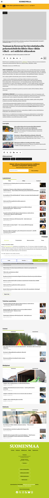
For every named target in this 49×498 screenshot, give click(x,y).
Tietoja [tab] (42, 240)
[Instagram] (23, 492)
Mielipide (4, 390)
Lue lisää (32, 5)
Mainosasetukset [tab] (30, 240)
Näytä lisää (6, 294)
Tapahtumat (35, 450)
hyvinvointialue (6, 158)
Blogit (29, 450)
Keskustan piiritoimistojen (29, 484)
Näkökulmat (24, 450)
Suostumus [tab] (6, 240)
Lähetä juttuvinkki (24, 472)
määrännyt (24, 61)
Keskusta (18, 450)
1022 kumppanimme (8, 246)
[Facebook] (17, 492)
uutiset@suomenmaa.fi (24, 457)
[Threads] (32, 493)
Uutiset (4, 184)
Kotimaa (5, 12)
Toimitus (25, 463)
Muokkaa (24, 260)
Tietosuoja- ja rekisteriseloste (24, 486)
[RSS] (26, 492)
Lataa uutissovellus (24, 469)
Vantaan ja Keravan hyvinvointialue (23, 158)
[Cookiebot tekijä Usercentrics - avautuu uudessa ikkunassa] (42, 237)
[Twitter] (20, 493)
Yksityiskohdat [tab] (18, 240)
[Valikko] (1, 1)
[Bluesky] (29, 493)
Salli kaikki (40, 260)
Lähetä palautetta (24, 476)
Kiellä (9, 260)
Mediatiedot (24, 479)
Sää (4, 6)
